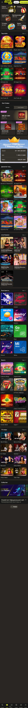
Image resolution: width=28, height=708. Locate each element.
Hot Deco (4, 117)
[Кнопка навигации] (2, 2)
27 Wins (19, 132)
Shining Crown (5, 132)
